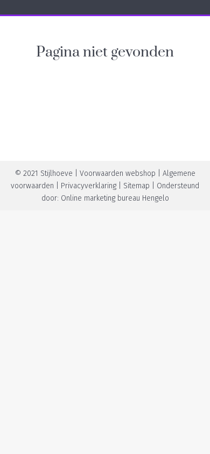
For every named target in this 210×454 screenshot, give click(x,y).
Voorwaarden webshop (118, 173)
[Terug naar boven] (194, 438)
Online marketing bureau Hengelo (115, 198)
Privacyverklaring (88, 185)
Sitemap (136, 185)
